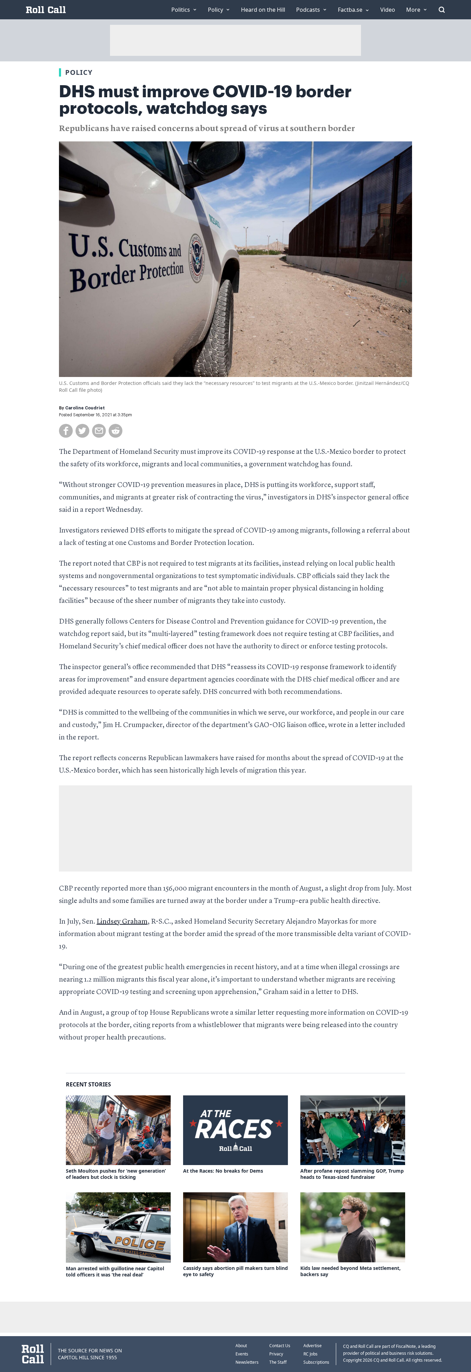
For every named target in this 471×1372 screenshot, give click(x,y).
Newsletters (247, 1362)
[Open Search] (441, 9)
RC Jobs (310, 1354)
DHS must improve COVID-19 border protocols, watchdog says (205, 100)
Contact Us (279, 1346)
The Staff (278, 1362)
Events (242, 1354)
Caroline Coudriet (85, 408)
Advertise (312, 1346)
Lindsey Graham (122, 921)
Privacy (276, 1354)
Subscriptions (316, 1362)
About (241, 1346)
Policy (78, 72)
